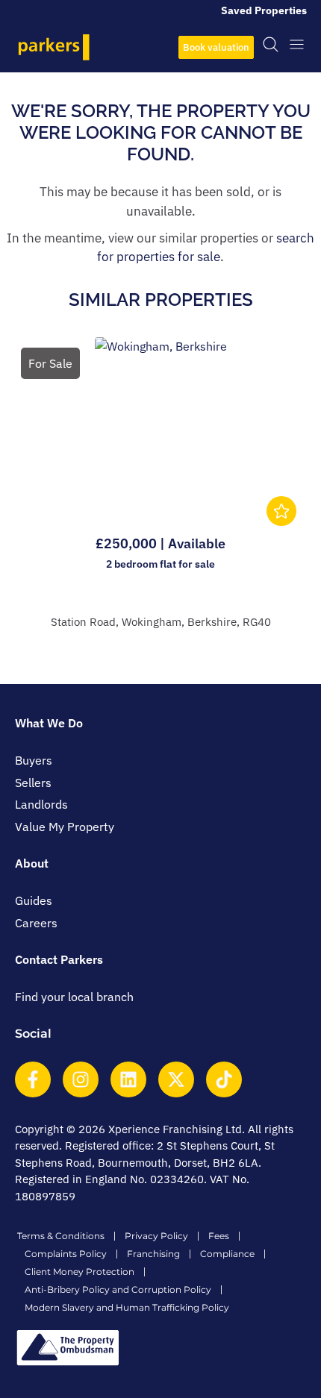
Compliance (227, 1253)
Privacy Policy (156, 1235)
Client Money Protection (79, 1271)
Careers (36, 922)
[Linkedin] (128, 1079)
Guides (33, 900)
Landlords (41, 804)
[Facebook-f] (33, 1079)
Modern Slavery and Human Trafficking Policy (127, 1307)
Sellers (33, 782)
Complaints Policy (66, 1253)
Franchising (153, 1253)
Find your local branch (74, 996)
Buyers (33, 760)
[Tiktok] (224, 1079)
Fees (218, 1235)
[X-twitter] (176, 1079)
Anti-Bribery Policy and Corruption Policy (118, 1289)
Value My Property (64, 826)
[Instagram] (81, 1079)
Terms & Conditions (61, 1235)
